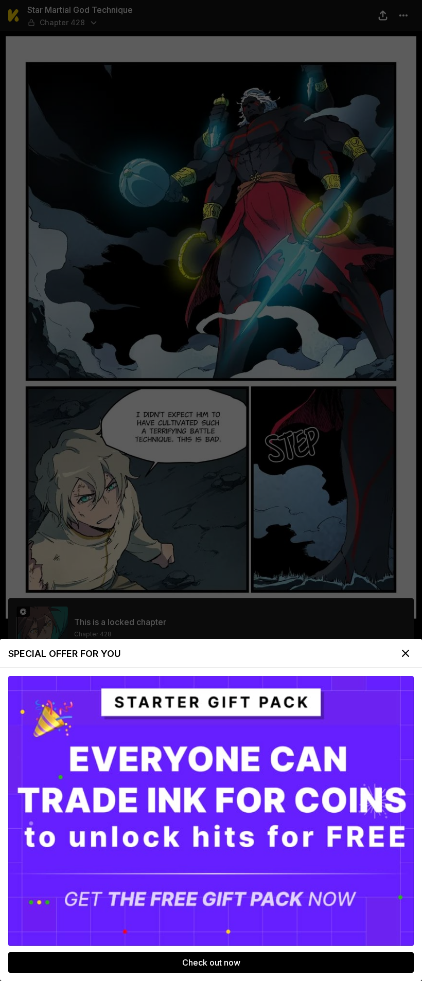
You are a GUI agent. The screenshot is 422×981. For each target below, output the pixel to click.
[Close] (405, 653)
